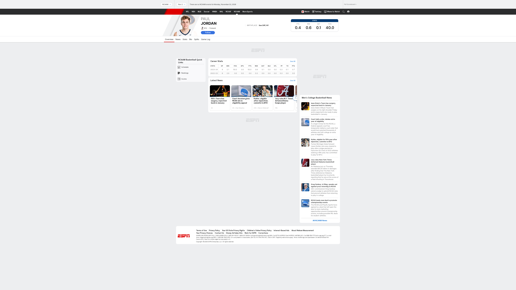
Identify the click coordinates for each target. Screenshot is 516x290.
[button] (343, 12)
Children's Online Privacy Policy (259, 230)
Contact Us (219, 233)
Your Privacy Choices (204, 233)
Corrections (263, 233)
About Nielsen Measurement (302, 230)
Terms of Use (201, 230)
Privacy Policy (214, 230)
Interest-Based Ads (281, 230)
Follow (208, 33)
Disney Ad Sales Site (234, 233)
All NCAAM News (320, 221)
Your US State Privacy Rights (233, 230)
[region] (256, 69)
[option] (220, 97)
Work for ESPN (250, 233)
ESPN (174, 12)
